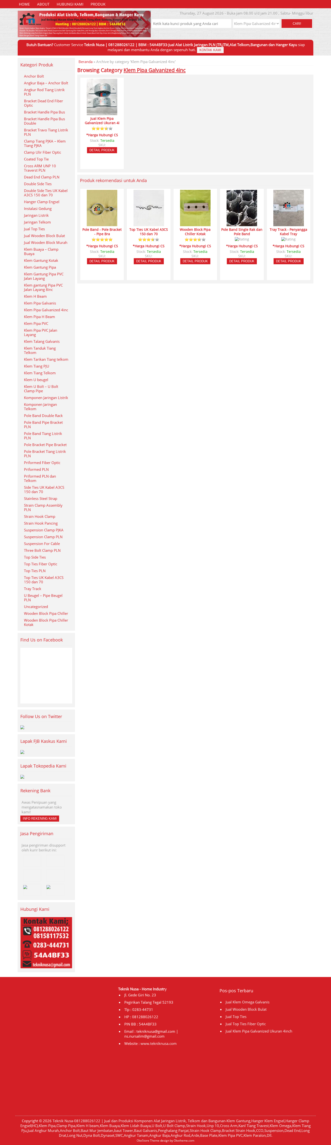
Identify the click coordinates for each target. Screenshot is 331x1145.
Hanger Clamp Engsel (41, 201)
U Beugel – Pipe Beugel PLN (43, 597)
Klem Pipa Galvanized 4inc (46, 309)
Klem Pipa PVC (36, 323)
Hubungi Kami (70, 4)
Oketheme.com (184, 1140)
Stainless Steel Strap (40, 498)
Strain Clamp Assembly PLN (43, 507)
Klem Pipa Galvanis (40, 303)
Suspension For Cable (42, 543)
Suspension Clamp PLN (43, 536)
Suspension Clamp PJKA (43, 530)
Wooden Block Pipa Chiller (46, 613)
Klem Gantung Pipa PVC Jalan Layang (43, 276)
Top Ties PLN (35, 570)
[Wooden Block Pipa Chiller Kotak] (195, 224)
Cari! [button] (297, 23)
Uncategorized (36, 606)
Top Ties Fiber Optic (40, 563)
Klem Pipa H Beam (39, 316)
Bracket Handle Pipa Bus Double (44, 121)
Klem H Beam (35, 296)
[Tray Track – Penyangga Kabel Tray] (288, 224)
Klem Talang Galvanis (42, 341)
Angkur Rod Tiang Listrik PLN (44, 91)
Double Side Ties (38, 183)
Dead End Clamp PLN (41, 177)
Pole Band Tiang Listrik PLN (43, 435)
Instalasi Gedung (38, 208)
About (43, 4)
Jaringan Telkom (37, 222)
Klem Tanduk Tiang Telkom (40, 350)
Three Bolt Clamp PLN (42, 550)
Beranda (86, 61)
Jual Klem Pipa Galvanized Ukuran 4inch (259, 1031)
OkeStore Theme (148, 1140)
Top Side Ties (35, 557)
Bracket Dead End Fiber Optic (43, 103)
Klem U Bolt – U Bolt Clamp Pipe (41, 388)
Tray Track (32, 588)
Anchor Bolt (34, 76)
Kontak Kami (210, 50)
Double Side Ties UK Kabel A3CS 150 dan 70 (46, 192)
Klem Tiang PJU (36, 366)
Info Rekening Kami (40, 818)
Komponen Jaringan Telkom (40, 406)
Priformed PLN (36, 469)
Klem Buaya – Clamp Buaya (41, 251)
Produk (98, 4)
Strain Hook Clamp (39, 516)
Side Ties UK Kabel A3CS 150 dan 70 (44, 489)
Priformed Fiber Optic (42, 462)
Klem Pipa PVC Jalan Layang (40, 332)
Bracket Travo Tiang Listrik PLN (46, 132)
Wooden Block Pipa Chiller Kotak (46, 622)
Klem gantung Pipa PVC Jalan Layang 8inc (43, 287)
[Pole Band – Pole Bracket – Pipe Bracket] (102, 224)
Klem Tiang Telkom (40, 372)
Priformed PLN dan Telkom (40, 478)
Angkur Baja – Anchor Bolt (46, 82)
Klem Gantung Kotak (41, 260)
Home (24, 4)
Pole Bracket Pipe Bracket (45, 444)
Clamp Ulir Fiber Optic (42, 152)
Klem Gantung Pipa (40, 267)
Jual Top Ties (34, 228)
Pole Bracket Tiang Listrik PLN (45, 453)
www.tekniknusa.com (159, 1043)
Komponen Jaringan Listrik (46, 397)
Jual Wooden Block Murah (45, 242)
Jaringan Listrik (36, 215)
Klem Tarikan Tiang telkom (46, 359)
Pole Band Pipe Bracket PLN (43, 424)
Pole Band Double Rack (43, 415)
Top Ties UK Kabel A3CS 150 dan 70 (43, 579)
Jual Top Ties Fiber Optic (246, 1023)
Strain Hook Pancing (41, 523)
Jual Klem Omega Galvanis (247, 1002)
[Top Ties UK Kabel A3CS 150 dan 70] (149, 224)
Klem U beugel (36, 379)
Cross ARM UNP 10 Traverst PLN (40, 168)
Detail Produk (102, 150)
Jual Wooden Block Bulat (44, 235)
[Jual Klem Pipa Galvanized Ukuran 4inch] (102, 113)
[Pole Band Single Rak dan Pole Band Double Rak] (242, 224)
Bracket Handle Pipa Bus (44, 112)
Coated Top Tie (36, 159)
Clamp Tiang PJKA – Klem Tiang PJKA (45, 143)
